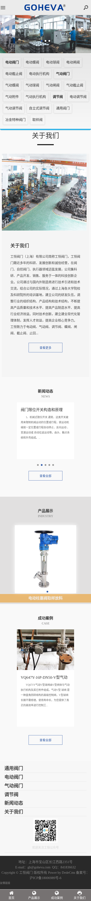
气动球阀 (32, 85)
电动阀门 (12, 62)
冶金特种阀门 (15, 120)
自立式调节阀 (39, 108)
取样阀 (37, 120)
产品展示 (34, 898)
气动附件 (12, 97)
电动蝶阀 (32, 62)
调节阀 (58, 97)
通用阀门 (63, 108)
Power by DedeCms (61, 872)
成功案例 (57, 898)
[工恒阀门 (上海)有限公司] (46, 9)
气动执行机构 (36, 97)
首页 (11, 898)
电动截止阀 (13, 74)
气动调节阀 (13, 108)
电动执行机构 (39, 74)
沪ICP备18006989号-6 (45, 878)
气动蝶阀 (12, 85)
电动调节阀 (78, 97)
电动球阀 (52, 62)
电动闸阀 (73, 62)
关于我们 (79, 898)
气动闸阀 (52, 85)
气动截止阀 (74, 85)
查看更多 (45, 347)
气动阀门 (63, 74)
